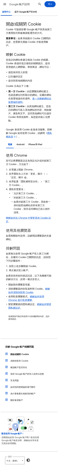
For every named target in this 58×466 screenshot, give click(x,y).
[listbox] (15, 460)
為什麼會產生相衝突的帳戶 (22, 393)
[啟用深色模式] (28, 460)
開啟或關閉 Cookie (19, 354)
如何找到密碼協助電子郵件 (22, 387)
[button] (4, 4)
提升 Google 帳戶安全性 (26, 12)
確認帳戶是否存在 (18, 367)
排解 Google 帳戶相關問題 (19, 346)
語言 (10, 456)
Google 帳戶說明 (19, 4)
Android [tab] (21, 144)
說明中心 (6, 12)
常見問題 (14, 380)
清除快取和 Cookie (19, 360)
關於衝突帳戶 (16, 400)
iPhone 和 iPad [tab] (35, 144)
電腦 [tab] (10, 144)
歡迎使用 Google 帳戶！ (12, 433)
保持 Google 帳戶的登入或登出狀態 (27, 374)
